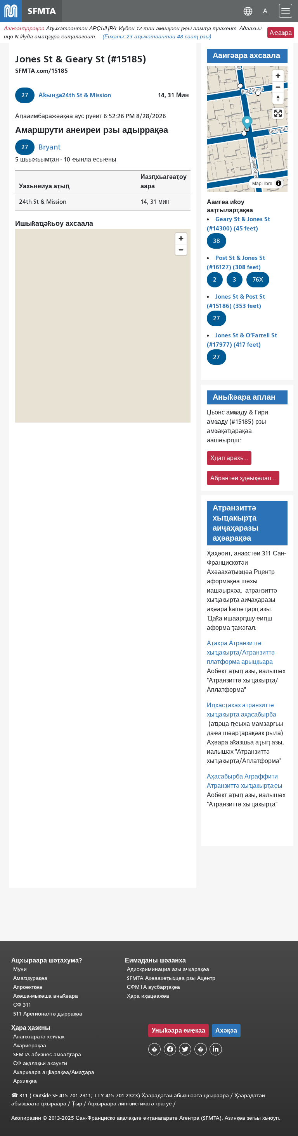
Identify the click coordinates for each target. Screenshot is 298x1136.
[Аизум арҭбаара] (278, 75)
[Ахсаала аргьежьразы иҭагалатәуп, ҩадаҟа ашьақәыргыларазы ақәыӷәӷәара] (278, 98)
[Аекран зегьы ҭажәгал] (278, 113)
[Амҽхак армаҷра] (278, 87)
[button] (248, 10)
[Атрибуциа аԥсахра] (278, 183)
